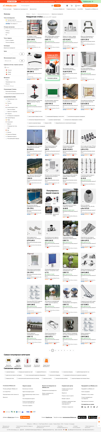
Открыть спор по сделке (68, 395)
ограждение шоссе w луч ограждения (37, 126)
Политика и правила (27, 405)
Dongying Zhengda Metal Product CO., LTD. (70, 108)
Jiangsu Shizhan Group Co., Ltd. (52, 182)
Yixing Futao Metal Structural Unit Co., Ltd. (34, 153)
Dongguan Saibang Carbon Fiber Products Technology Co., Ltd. (34, 78)
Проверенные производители (49, 390)
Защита (33, 14)
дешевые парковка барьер (54, 119)
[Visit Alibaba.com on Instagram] (91, 407)
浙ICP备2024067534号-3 (88, 429)
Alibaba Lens (11, 417)
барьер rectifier (48, 123)
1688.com (35, 424)
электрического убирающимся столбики (73, 119)
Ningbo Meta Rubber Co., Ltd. (33, 47)
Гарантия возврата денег (28, 391)
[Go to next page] (73, 350)
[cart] (72, 5)
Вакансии (5, 397)
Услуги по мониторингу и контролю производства (29, 402)
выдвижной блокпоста (41, 371)
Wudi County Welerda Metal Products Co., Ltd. (88, 44)
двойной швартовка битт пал (83, 371)
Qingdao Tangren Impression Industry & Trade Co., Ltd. (70, 47)
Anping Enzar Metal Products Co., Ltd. (70, 182)
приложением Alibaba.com (69, 417)
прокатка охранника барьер (35, 123)
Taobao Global (56, 424)
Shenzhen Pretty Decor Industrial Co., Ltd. (52, 47)
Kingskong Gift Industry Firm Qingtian (52, 108)
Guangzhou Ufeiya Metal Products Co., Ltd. (34, 111)
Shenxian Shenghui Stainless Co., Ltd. (88, 153)
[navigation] (14, 182)
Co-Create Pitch (6, 391)
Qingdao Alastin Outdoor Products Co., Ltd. (88, 212)
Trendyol (66, 424)
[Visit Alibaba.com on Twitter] (88, 407)
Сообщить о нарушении (67, 406)
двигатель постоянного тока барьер (14, 375)
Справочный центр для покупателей (67, 389)
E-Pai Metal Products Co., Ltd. (87, 79)
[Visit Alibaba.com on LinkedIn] (85, 407)
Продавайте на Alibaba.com (87, 388)
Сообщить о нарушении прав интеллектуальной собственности (69, 403)
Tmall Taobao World (43, 424)
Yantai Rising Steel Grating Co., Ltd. (70, 153)
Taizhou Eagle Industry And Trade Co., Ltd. (70, 78)
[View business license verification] (64, 430)
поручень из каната (47, 378)
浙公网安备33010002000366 (75, 429)
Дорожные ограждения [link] (57, 14)
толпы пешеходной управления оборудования (35, 375)
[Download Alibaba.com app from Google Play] (93, 417)
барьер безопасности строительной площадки (66, 123)
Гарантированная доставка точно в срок (31, 395)
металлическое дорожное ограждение (76, 116)
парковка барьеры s (10, 371)
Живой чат (64, 393)
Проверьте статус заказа (87, 394)
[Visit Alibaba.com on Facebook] (82, 407)
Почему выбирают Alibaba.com (10, 388)
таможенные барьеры (68, 371)
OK (22, 54)
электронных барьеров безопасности (37, 119)
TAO (62, 424)
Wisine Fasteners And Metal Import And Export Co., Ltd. (88, 184)
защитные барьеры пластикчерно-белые (80, 378)
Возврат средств (66, 398)
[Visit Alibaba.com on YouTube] (94, 407)
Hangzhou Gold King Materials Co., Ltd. (88, 108)
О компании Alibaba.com (9, 385)
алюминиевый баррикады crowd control (55, 116)
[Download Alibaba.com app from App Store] (82, 417)
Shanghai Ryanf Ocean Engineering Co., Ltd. (52, 246)
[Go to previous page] (49, 350)
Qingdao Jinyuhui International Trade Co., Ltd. (34, 244)
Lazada (50, 424)
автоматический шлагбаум (62, 378)
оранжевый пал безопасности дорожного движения (75, 375)
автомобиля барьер (55, 371)
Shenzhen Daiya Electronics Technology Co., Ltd (34, 182)
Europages (72, 424)
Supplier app (49, 417)
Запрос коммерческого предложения (47, 394)
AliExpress (29, 424)
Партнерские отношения (87, 401)
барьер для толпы (10, 378)
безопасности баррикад (55, 375)
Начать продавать (85, 391)
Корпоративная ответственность (11, 394)
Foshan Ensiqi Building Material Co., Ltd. (70, 216)
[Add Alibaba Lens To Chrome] (25, 417)
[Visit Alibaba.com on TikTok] (97, 407)
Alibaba (28, 14)
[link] (99, 418)
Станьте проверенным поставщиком (86, 398)
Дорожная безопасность (44, 14)
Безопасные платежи (28, 388)
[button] (52, 6)
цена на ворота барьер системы (36, 116)
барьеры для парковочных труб (25, 371)
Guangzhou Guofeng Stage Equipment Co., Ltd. (52, 153)
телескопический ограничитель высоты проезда (28, 378)
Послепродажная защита (29, 398)
